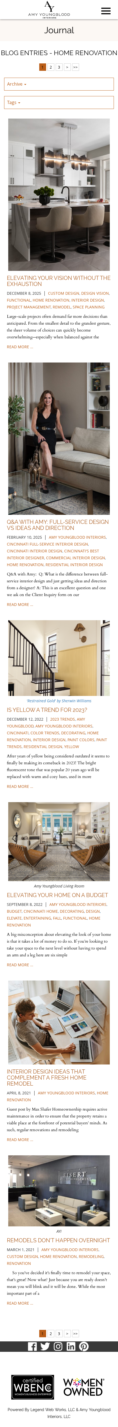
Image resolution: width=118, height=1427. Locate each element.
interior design (87, 300)
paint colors (81, 739)
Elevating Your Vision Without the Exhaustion (59, 281)
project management (29, 307)
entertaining (37, 918)
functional (19, 300)
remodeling (91, 1256)
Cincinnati (18, 732)
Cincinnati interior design (34, 551)
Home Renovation (25, 564)
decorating (73, 732)
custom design (63, 293)
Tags (12, 102)
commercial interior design (75, 557)
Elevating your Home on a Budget (57, 895)
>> (75, 67)
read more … (20, 346)
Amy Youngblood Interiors (77, 904)
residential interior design (74, 564)
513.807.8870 (17, 1357)
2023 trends (62, 719)
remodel (62, 307)
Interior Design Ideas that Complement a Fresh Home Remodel (46, 1077)
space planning (89, 307)
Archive (15, 84)
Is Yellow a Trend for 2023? (47, 710)
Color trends (44, 732)
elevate (14, 918)
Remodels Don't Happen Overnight (58, 1240)
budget (14, 911)
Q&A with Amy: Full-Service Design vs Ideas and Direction (58, 525)
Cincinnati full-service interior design (47, 544)
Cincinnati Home (41, 911)
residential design (43, 746)
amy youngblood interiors (77, 537)
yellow (71, 746)
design (93, 911)
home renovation (51, 300)
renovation (19, 1263)
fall (57, 918)
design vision (95, 293)
